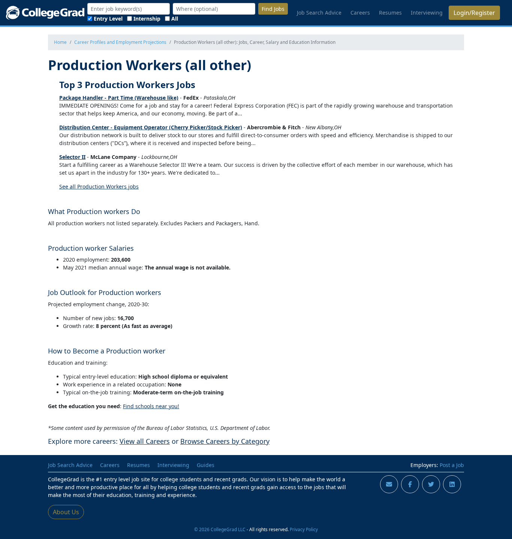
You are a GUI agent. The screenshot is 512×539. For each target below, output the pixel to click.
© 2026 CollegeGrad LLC (220, 529)
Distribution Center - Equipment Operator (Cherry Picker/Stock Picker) (150, 127)
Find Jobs (273, 8)
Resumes (390, 12)
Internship (146, 18)
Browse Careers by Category (224, 441)
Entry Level (108, 18)
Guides (205, 465)
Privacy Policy (304, 529)
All (174, 18)
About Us (66, 512)
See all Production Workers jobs (99, 186)
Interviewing (427, 12)
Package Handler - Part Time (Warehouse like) (118, 97)
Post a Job (452, 465)
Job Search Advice (319, 12)
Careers (360, 12)
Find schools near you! (151, 406)
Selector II (72, 156)
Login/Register (474, 13)
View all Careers (145, 441)
